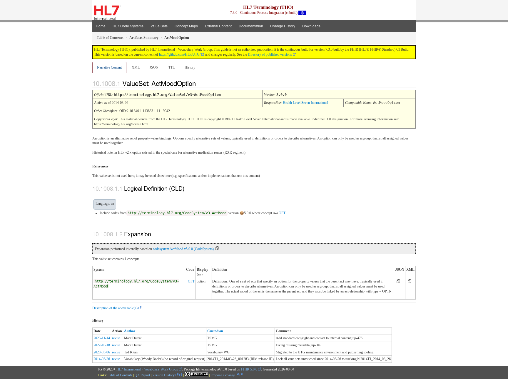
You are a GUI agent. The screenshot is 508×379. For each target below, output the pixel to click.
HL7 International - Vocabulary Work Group (147, 369)
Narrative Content (109, 67)
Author (129, 331)
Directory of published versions (270, 54)
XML (136, 67)
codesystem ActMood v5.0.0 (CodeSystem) (183, 249)
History (190, 67)
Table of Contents (120, 375)
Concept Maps (186, 25)
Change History (282, 25)
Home (101, 25)
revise (116, 338)
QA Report (142, 375)
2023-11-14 (101, 338)
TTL (171, 67)
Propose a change (223, 375)
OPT (282, 213)
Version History (164, 375)
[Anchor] (201, 83)
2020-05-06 (101, 352)
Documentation (251, 25)
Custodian (215, 331)
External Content (218, 25)
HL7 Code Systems (128, 25)
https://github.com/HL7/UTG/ (179, 54)
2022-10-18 (101, 345)
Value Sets (159, 25)
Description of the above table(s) (115, 308)
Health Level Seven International (305, 103)
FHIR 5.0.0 (249, 369)
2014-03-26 (101, 359)
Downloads (311, 25)
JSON (154, 67)
